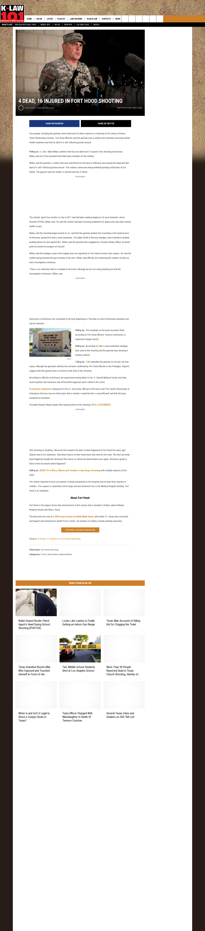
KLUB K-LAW (92, 19)
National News (66, 554)
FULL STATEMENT (101, 404)
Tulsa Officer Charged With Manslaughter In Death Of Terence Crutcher (77, 716)
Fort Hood (45, 550)
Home (29, 19)
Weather (68, 24)
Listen (50, 19)
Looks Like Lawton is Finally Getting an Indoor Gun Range (78, 622)
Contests (106, 19)
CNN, (100, 346)
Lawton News (76, 19)
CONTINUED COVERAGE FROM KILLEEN (80, 530)
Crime (43, 554)
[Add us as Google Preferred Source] (131, 18)
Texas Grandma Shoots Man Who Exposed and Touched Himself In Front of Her (34, 670)
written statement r (43, 389)
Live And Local (82, 24)
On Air (39, 19)
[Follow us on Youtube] (152, 18)
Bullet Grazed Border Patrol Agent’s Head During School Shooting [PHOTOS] (34, 624)
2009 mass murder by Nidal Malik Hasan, (74, 516)
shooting (54, 550)
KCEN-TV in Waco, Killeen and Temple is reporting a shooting (70, 470)
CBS (88, 361)
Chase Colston (30, 108)
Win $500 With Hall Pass (25, 24)
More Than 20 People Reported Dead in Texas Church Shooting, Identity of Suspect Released (122, 670)
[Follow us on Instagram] (145, 18)
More (117, 19)
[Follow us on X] (159, 18)
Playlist (61, 19)
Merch (96, 24)
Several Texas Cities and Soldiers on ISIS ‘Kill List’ (120, 714)
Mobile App (45, 24)
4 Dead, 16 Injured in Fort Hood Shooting (59, 538)
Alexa (57, 24)
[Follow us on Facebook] (138, 18)
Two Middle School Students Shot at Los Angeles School (78, 668)
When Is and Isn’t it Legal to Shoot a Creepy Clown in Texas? (34, 716)
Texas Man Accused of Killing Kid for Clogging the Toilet (123, 622)
